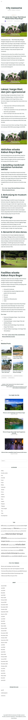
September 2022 (4, 640)
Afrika (2, 470)
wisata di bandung (22, 547)
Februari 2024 (4, 599)
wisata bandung (8, 547)
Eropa (2, 482)
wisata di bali (15, 547)
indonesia (12, 525)
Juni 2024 (3, 590)
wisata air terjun (12, 544)
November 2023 (4, 607)
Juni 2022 (3, 647)
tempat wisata (5, 541)
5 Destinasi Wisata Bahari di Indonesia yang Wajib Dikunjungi (14, 571)
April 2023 (3, 623)
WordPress (13, 716)
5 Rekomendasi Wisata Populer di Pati (9, 575)
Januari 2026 (3, 585)
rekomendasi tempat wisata (7, 375)
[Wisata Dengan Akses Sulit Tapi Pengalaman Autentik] (14, 423)
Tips (2, 510)
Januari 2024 (3, 602)
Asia (2, 475)
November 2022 (4, 635)
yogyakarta (24, 556)
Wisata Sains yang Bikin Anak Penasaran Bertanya (14, 452)
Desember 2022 (4, 633)
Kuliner (2, 494)
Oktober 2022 (4, 637)
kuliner (12, 528)
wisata (24, 541)
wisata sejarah (18, 556)
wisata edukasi (11, 377)
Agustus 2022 (4, 642)
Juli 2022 (3, 644)
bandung (4, 525)
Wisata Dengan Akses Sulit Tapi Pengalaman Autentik (14, 432)
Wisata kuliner (21, 553)
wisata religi (11, 556)
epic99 (2, 690)
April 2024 (3, 595)
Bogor (11, 97)
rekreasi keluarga (17, 538)
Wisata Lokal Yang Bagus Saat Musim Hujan (14, 412)
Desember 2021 (4, 661)
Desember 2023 (4, 604)
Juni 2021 (3, 668)
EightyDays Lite (21, 716)
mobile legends (4, 692)
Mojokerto (6, 530)
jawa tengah (24, 525)
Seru (26, 538)
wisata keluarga (11, 553)
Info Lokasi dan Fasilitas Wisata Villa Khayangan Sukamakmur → (16, 387)
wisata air (4, 544)
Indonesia (3, 487)
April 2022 (3, 652)
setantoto (3, 695)
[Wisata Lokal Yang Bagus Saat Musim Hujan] (14, 404)
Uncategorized (4, 515)
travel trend (12, 541)
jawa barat (19, 525)
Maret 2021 (3, 675)
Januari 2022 (3, 659)
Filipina (2, 484)
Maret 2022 (3, 654)
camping (8, 525)
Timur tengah (4, 508)
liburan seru (21, 528)
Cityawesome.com (5, 39)
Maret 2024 (3, 597)
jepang (2, 528)
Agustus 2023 (4, 614)
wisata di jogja (10, 550)
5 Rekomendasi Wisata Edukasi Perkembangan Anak (12, 573)
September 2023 (4, 611)
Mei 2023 (3, 621)
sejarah (2, 501)
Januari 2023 (3, 630)
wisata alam (4, 377)
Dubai (2, 480)
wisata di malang (16, 550)
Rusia (2, 499)
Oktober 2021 (4, 666)
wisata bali (3, 547)
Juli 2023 (3, 616)
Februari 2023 (4, 628)
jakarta (15, 525)
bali (2, 525)
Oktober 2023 (4, 609)
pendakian (12, 530)
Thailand (3, 506)
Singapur (3, 503)
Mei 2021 (3, 670)
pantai (9, 530)
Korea (2, 492)
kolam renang (7, 528)
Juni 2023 (3, 618)
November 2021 (4, 663)
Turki (2, 513)
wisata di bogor (4, 550)
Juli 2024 (3, 588)
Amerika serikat (4, 473)
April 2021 (3, 673)
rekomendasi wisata (10, 538)
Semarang (23, 538)
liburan (16, 528)
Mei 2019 (3, 678)
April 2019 (3, 680)
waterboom (16, 541)
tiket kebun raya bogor (18, 375)
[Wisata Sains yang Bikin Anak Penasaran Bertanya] (14, 444)
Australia (3, 477)
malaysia (3, 496)
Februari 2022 (4, 656)
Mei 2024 (3, 592)
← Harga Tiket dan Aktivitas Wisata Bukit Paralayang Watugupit (12, 385)
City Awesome (14, 7)
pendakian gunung (17, 530)
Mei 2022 (3, 649)
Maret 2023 (3, 625)
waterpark (20, 541)
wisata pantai (5, 556)
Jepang (2, 489)
